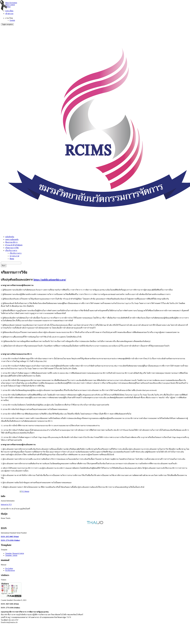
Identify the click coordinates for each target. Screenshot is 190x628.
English (12, 20)
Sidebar (8, 7)
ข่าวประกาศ (14, 256)
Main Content (10, 5)
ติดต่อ (12, 259)
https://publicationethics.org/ (50, 279)
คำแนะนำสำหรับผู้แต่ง (13, 245)
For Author (9, 568)
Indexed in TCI (6, 504)
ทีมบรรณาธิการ (11, 242)
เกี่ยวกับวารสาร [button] (11, 250)
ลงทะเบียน (9, 11)
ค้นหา (3, 265)
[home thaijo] (95, 523)
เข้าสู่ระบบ (9, 13)
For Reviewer (10, 570)
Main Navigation (11, 3)
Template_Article (11, 555)
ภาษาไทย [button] (9, 18)
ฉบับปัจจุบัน (9, 237)
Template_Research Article (14, 553)
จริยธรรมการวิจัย (12, 248)
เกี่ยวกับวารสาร (16, 253)
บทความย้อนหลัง (11, 239)
